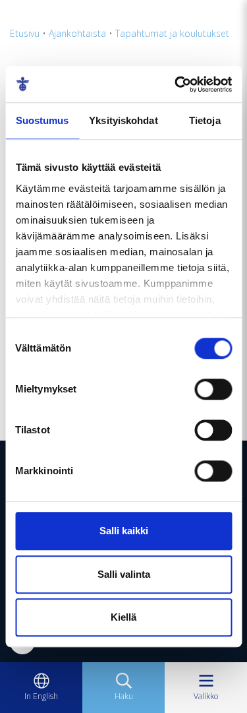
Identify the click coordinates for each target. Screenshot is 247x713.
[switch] (213, 389)
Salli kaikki (123, 530)
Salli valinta (123, 574)
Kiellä (123, 617)
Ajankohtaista (77, 33)
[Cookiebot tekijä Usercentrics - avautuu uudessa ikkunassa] (176, 84)
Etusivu (25, 33)
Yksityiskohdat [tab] (123, 120)
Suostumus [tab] (42, 120)
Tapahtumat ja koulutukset (172, 33)
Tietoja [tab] (205, 120)
